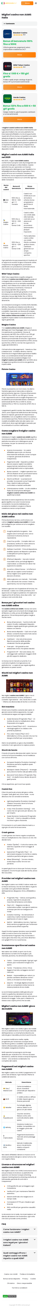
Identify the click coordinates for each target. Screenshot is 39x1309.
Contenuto (10, 24)
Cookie (33, 1279)
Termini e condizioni (19, 1288)
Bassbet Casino (20, 33)
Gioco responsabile (24, 1283)
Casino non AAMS (11, 1274)
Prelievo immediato (27, 1274)
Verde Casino (19, 97)
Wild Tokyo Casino (21, 65)
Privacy (25, 1279)
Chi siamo (11, 1283)
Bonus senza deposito (11, 1279)
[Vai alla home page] (9, 3)
